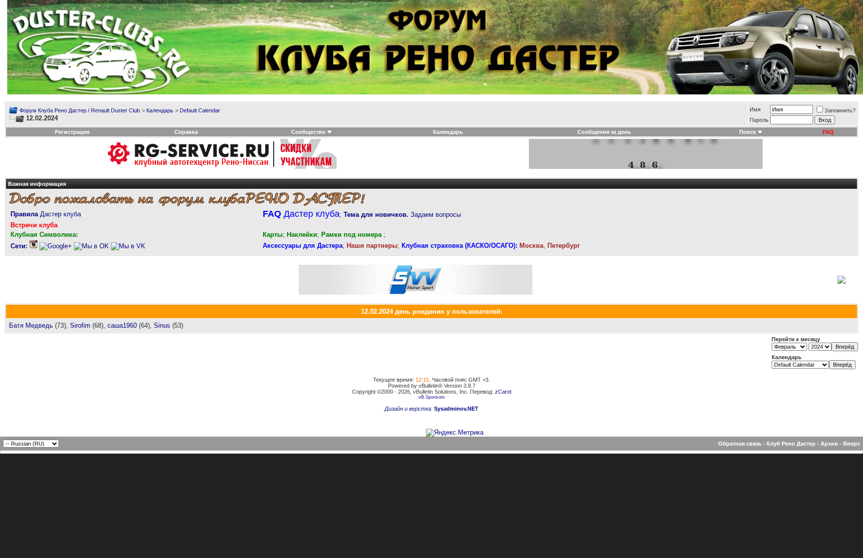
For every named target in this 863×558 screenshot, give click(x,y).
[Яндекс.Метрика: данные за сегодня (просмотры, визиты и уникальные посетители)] (454, 433)
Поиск (747, 132)
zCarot (503, 392)
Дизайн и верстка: (409, 409)
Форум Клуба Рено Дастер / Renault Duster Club (79, 110)
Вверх (851, 444)
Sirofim (80, 325)
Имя (755, 109)
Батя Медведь (31, 325)
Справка (186, 132)
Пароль (759, 120)
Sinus (162, 325)
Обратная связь (740, 444)
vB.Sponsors (432, 397)
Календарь (159, 110)
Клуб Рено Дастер (791, 444)
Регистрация (72, 132)
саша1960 (122, 325)
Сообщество (308, 132)
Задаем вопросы (402, 214)
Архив (829, 444)
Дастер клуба (45, 214)
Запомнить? (840, 110)
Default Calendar (200, 110)
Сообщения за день (604, 132)
